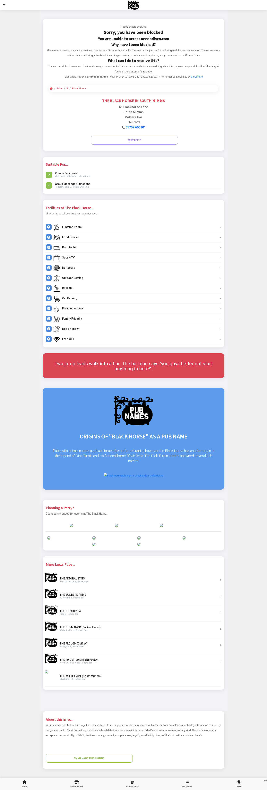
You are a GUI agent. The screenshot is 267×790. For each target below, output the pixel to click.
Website (135, 140)
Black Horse (79, 88)
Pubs (59, 88)
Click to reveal (126, 76)
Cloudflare (197, 76)
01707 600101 (135, 127)
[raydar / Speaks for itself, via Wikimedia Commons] (133, 475)
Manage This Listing (91, 758)
